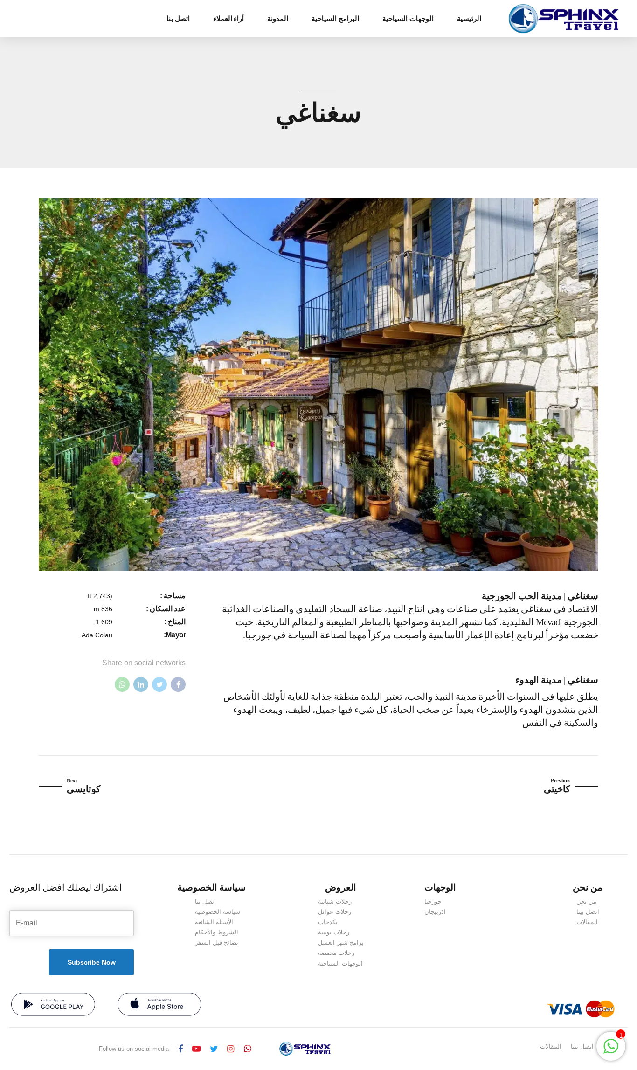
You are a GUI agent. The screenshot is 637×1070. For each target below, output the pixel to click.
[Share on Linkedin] (140, 684)
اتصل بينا (587, 911)
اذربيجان (435, 911)
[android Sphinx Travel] (53, 1004)
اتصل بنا (178, 18)
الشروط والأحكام (216, 932)
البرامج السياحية (335, 18)
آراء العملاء (228, 18)
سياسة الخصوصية (217, 911)
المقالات (587, 921)
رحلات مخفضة (336, 952)
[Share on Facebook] (178, 684)
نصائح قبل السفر (216, 942)
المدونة (277, 18)
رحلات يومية (333, 932)
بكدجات (328, 921)
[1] (610, 1051)
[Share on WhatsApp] (122, 684)
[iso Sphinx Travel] (159, 1004)
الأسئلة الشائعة (214, 921)
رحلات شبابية (335, 901)
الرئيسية (469, 18)
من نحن (586, 901)
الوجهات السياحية (408, 18)
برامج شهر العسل (341, 942)
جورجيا (433, 901)
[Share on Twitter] (159, 684)
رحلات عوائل (334, 911)
